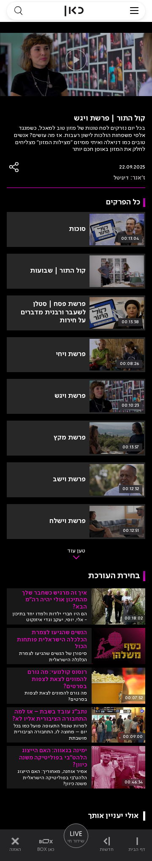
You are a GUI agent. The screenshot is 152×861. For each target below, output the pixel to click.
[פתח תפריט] (134, 11)
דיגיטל (121, 178)
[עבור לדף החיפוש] (18, 11)
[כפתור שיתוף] (14, 167)
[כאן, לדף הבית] (74, 11)
